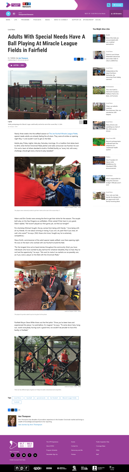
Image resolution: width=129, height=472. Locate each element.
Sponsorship (88, 20)
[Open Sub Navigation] (11, 19)
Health (108, 35)
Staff (97, 454)
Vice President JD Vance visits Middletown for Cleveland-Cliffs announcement (112, 164)
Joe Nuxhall (54, 398)
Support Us (76, 20)
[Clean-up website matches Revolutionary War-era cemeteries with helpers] (99, 107)
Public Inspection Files (102, 442)
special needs (41, 398)
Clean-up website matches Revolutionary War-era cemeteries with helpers (113, 110)
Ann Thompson (23, 58)
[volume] (14, 14)
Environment (110, 87)
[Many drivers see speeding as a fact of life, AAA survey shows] (99, 125)
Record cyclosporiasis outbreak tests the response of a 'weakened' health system (113, 145)
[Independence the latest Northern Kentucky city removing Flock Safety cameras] (99, 71)
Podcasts (37, 20)
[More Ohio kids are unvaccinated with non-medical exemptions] (99, 38)
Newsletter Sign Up (52, 454)
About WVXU (50, 446)
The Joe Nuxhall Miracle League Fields (63, 133)
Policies (73, 454)
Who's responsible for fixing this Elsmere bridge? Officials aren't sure (113, 181)
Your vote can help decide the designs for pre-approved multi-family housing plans (113, 198)
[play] (8, 14)
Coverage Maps (100, 446)
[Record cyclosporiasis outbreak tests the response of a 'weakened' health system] (99, 142)
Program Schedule (51, 450)
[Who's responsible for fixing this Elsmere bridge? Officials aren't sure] (99, 179)
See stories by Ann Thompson (30, 424)
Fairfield (16, 402)
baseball (29, 398)
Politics (108, 157)
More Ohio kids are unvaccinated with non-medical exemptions (112, 41)
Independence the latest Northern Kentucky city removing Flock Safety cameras (113, 75)
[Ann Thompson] (12, 421)
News (8, 20)
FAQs (97, 450)
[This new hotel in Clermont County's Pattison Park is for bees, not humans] (99, 90)
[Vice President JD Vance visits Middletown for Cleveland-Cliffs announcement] (99, 160)
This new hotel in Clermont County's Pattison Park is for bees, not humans (112, 92)
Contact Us (74, 446)
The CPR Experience (52, 442)
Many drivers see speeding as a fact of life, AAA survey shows (113, 128)
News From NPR (110, 138)
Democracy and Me (77, 450)
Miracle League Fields (69, 398)
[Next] (85, 122)
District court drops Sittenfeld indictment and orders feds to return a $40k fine (113, 57)
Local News (11, 30)
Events (73, 442)
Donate (118, 5)
